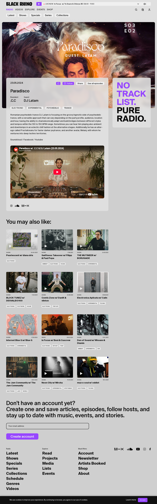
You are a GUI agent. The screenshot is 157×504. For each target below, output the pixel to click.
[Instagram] (11, 206)
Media (48, 463)
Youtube (39, 140)
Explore (30, 10)
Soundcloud (16, 140)
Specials (35, 15)
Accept (142, 500)
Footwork (20, 306)
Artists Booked (92, 463)
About (83, 474)
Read (47, 453)
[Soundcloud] (17, 206)
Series (48, 15)
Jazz (18, 391)
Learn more (131, 500)
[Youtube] (138, 449)
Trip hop (55, 306)
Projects (50, 458)
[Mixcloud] (25, 206)
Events (41, 10)
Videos (19, 10)
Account (86, 453)
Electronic (17, 108)
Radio (9, 10)
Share (80, 83)
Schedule (15, 479)
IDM (98, 348)
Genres (13, 484)
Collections (62, 15)
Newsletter (88, 458)
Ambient (45, 264)
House (63, 264)
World (25, 391)
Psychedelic (53, 108)
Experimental (35, 108)
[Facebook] (150, 449)
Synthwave (68, 388)
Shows (22, 15)
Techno (102, 303)
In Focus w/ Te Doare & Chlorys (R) (74, 4)
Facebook (28, 140)
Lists (46, 469)
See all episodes (95, 83)
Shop (50, 10)
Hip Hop (55, 345)
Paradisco (19, 91)
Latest (11, 15)
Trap (61, 345)
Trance (67, 108)
